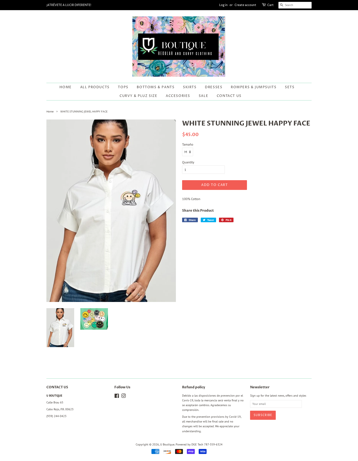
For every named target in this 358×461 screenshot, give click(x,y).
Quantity (188, 162)
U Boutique (167, 444)
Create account (245, 5)
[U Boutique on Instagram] (123, 396)
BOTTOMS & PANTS (155, 87)
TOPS (123, 87)
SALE (203, 96)
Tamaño (187, 144)
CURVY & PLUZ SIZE (138, 96)
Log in (223, 5)
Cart (270, 5)
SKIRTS (190, 87)
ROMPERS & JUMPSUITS (253, 87)
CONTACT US (229, 96)
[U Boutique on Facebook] (116, 396)
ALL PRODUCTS (95, 87)
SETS (289, 87)
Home (65, 87)
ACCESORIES (178, 96)
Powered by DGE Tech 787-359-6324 (199, 444)
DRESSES (213, 87)
